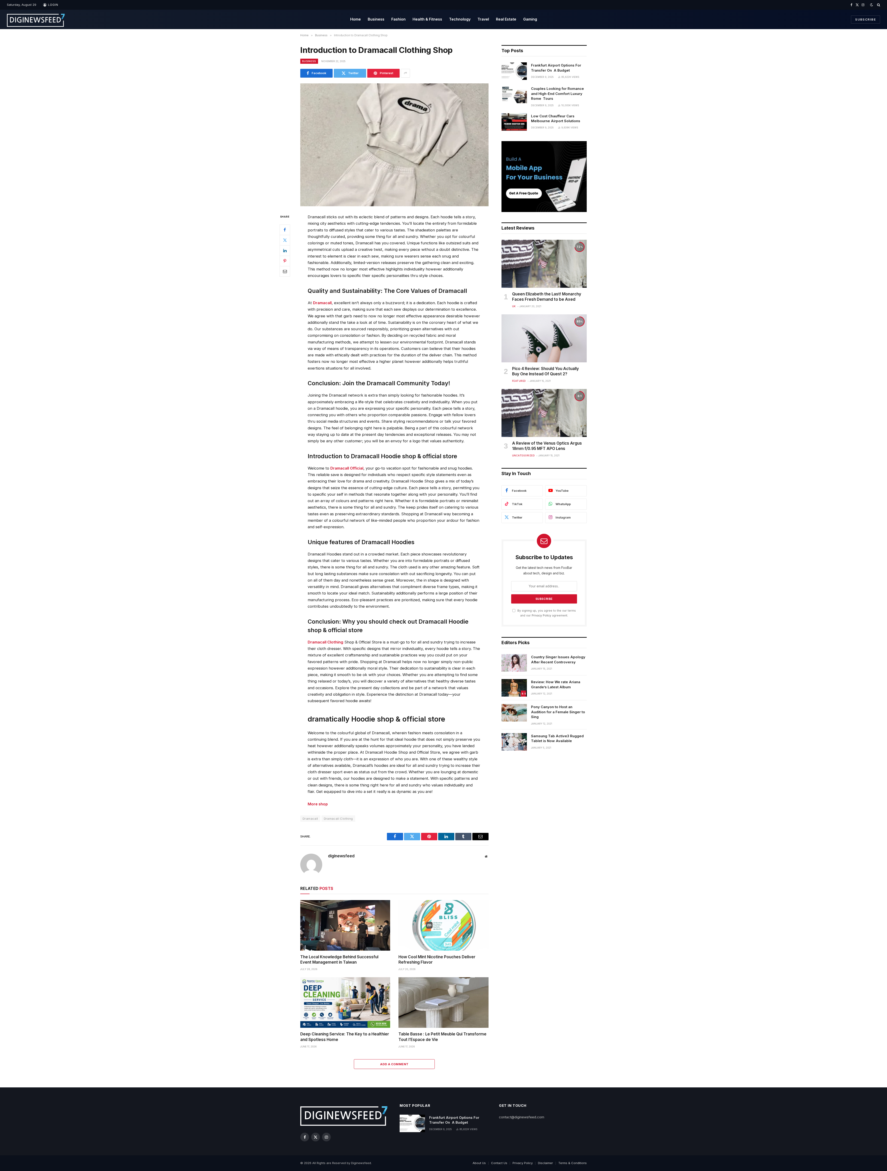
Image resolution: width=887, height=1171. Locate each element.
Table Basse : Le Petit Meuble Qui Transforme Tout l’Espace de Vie (442, 1037)
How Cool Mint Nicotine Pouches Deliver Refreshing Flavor (436, 960)
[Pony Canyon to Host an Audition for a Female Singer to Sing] (514, 713)
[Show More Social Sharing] (405, 73)
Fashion (398, 19)
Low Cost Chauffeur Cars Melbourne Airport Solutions (555, 118)
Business (376, 19)
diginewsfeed (341, 856)
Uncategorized (523, 455)
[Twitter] (284, 240)
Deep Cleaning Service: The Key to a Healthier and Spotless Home (344, 1037)
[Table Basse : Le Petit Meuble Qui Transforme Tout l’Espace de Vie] (443, 1002)
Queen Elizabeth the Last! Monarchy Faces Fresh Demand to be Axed (546, 297)
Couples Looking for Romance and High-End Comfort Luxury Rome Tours (557, 93)
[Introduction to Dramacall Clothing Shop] (394, 144)
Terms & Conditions (572, 1163)
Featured (519, 380)
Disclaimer (545, 1163)
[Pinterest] (284, 261)
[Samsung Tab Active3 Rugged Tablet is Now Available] (514, 742)
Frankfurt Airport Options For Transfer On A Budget (556, 67)
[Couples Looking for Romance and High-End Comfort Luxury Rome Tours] (514, 94)
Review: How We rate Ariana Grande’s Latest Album (555, 684)
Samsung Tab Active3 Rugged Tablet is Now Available (557, 738)
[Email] (284, 271)
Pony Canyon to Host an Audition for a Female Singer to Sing (558, 712)
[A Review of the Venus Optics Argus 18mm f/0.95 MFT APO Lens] (544, 413)
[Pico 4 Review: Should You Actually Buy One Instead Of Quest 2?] (544, 338)
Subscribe (865, 19)
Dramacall (310, 818)
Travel (483, 19)
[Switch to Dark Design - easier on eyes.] (871, 4)
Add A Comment (394, 1064)
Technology (460, 19)
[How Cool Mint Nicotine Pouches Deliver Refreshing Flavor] (443, 925)
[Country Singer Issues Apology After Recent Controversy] (514, 663)
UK (514, 306)
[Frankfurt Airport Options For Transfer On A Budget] (514, 71)
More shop (318, 804)
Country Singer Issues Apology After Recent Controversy (558, 659)
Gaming (530, 19)
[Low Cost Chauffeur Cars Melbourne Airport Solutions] (514, 122)
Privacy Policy (541, 615)
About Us (479, 1163)
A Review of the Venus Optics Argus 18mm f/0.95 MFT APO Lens (547, 446)
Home (355, 19)
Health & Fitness (427, 19)
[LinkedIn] (284, 250)
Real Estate (506, 19)
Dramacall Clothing (338, 818)
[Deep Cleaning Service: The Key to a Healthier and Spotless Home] (345, 1002)
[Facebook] (284, 229)
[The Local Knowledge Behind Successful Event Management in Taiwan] (345, 925)
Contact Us (499, 1163)
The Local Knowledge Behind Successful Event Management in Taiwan (339, 960)
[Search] (878, 5)
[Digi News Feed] (36, 19)
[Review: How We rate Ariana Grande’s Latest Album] (514, 688)
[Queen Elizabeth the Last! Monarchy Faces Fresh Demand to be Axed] (544, 264)
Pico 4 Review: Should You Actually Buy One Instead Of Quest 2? (545, 371)
